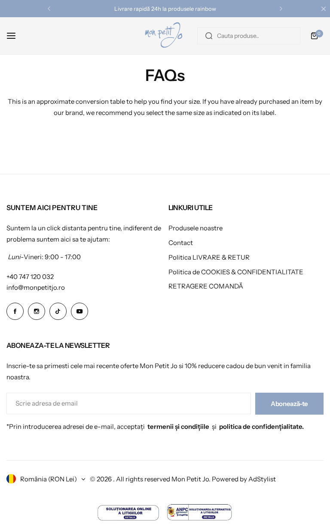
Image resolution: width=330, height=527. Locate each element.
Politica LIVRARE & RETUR (209, 257)
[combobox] (248, 35)
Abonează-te (289, 404)
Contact (180, 243)
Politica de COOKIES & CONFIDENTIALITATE (235, 272)
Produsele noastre (195, 228)
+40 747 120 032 (30, 277)
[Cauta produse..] (208, 35)
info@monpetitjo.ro (35, 287)
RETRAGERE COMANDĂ (205, 286)
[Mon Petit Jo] (165, 36)
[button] (49, 8)
